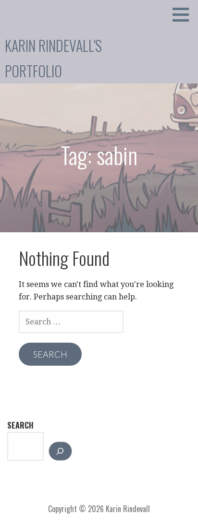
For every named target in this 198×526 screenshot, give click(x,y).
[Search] (60, 451)
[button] (184, 14)
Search (20, 425)
